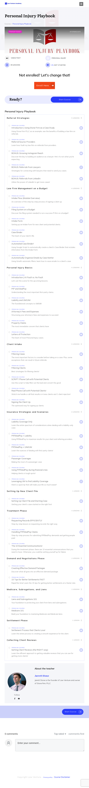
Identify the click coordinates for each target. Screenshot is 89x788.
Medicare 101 (17, 610)
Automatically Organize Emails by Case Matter (32, 258)
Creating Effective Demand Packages (28, 568)
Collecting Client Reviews (22, 640)
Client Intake (14, 344)
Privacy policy (47, 777)
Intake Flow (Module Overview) (25, 198)
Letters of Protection (20, 334)
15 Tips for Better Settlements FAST (28, 579)
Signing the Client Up (20, 402)
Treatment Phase (17, 511)
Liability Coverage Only (21, 421)
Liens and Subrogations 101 (24, 599)
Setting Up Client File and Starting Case (29, 501)
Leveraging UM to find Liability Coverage (29, 481)
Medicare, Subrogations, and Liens (27, 589)
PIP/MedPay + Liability (21, 435)
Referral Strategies (18, 118)
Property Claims (18, 323)
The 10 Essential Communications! (26, 546)
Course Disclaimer (62, 777)
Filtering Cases (18, 354)
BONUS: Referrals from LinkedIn (25, 178)
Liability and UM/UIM (20, 300)
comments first (76, 733)
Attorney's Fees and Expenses (25, 311)
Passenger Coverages (21, 458)
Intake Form (16, 221)
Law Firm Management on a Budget (27, 188)
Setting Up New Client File (22, 491)
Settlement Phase (17, 620)
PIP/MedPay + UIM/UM (21, 447)
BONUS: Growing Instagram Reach (27, 153)
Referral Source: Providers (23, 142)
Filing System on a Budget (23, 209)
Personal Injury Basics (20, 267)
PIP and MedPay (18, 289)
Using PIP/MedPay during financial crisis (29, 470)
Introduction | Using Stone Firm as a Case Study (33, 128)
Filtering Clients (18, 368)
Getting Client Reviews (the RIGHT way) (29, 650)
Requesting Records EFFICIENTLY (26, 520)
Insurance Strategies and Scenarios (28, 412)
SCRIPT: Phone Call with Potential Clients (30, 379)
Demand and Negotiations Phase (26, 558)
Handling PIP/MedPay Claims (24, 532)
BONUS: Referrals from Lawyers (26, 167)
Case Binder (16, 232)
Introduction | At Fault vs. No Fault (27, 277)
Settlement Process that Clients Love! (28, 630)
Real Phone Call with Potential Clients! (28, 390)
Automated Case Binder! (22, 243)
